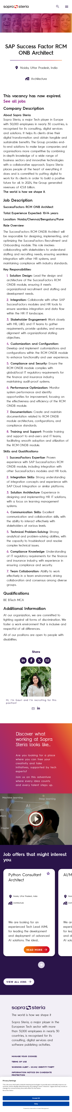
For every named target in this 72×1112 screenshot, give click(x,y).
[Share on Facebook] (31, 660)
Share (36, 651)
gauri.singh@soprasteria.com (31, 708)
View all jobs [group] (16, 981)
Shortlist (48, 873)
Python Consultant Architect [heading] (24, 877)
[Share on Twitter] (39, 660)
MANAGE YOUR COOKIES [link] (24, 1056)
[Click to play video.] (36, 819)
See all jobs (14, 101)
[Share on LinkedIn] (23, 660)
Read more (34, 949)
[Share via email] (47, 660)
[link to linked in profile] (38, 708)
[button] (57, 6)
